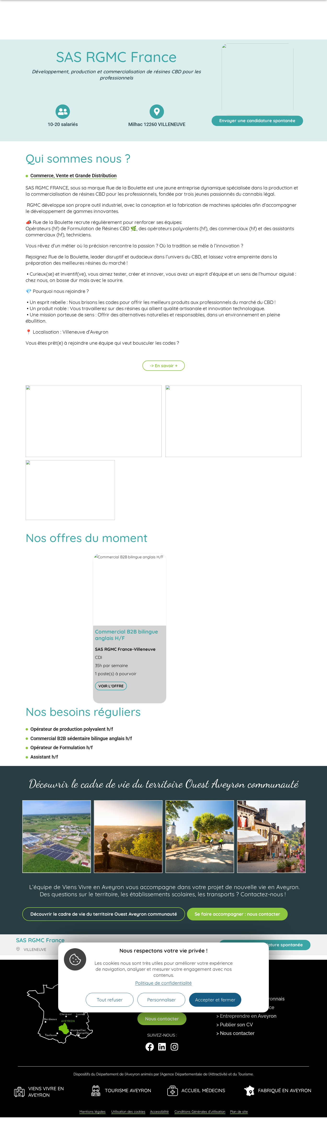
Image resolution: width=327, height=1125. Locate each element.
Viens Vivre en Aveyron (46, 1091)
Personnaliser (161, 1000)
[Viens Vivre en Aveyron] (19, 1092)
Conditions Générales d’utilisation (200, 1111)
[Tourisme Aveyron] (96, 1090)
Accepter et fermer (215, 1000)
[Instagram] (174, 1047)
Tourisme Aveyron (128, 1090)
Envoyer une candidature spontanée (257, 120)
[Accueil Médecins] (172, 1090)
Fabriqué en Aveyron (284, 1090)
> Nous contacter (235, 1033)
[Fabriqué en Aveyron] (249, 1090)
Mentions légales (92, 1111)
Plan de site (239, 1111)
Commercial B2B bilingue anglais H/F (126, 634)
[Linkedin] (162, 1047)
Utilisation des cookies (128, 1111)
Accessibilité (159, 1111)
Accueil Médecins (203, 1090)
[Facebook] (149, 1047)
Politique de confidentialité (163, 983)
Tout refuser (110, 1000)
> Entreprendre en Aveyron (246, 1016)
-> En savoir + (164, 365)
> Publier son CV (234, 1025)
